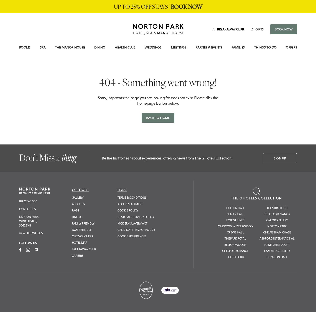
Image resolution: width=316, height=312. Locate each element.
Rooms (25, 47)
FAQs (75, 210)
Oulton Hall (235, 208)
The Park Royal (235, 238)
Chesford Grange (235, 251)
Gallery (78, 197)
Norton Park (276, 226)
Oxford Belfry (277, 220)
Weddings (153, 47)
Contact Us (27, 209)
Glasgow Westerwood (235, 226)
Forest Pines (235, 220)
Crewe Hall (235, 232)
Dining (99, 47)
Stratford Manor (277, 214)
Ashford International (277, 238)
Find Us (77, 217)
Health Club (125, 47)
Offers (291, 47)
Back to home (158, 118)
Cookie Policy (127, 210)
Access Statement (130, 204)
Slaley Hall (235, 214)
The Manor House (70, 47)
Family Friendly (83, 223)
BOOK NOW (283, 29)
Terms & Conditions (131, 197)
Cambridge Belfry (277, 251)
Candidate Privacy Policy (136, 229)
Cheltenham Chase (277, 232)
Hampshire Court (277, 245)
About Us (78, 204)
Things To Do (265, 47)
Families (238, 47)
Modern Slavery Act (132, 223)
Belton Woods (235, 245)
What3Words (32, 233)
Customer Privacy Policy (135, 217)
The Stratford (277, 208)
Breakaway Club (84, 249)
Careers (77, 255)
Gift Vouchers (82, 236)
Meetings (178, 47)
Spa (42, 47)
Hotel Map (79, 242)
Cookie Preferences (131, 236)
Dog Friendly (81, 229)
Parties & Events (209, 47)
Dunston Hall (276, 257)
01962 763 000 (28, 201)
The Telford (235, 257)
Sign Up (280, 158)
